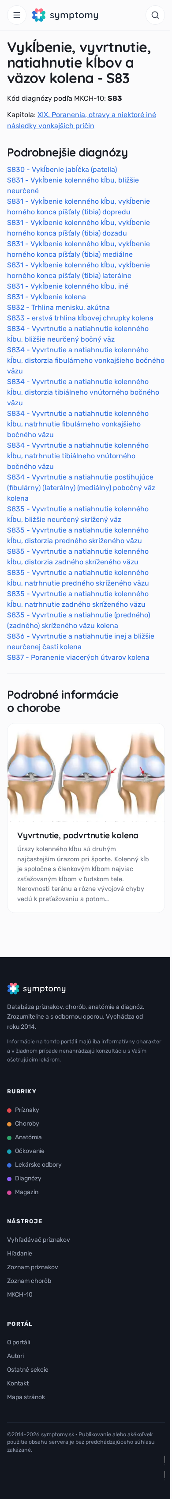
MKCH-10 (20, 1294)
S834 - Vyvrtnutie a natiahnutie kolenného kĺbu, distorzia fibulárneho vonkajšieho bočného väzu (86, 360)
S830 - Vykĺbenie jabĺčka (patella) (62, 169)
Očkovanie (30, 1151)
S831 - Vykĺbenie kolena (46, 297)
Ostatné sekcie (28, 1369)
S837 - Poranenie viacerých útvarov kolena (78, 657)
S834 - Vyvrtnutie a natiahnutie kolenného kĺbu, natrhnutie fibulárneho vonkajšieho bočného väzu (78, 424)
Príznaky (27, 1110)
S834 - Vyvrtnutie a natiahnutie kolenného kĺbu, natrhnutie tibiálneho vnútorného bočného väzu (78, 456)
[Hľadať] (155, 15)
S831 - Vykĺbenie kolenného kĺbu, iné (67, 286)
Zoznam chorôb (29, 1281)
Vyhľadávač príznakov (38, 1240)
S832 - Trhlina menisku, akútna (58, 307)
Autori (15, 1356)
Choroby (27, 1123)
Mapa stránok (26, 1397)
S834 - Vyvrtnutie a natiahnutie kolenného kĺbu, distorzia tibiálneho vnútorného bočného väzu (83, 392)
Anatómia (28, 1137)
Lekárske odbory (38, 1164)
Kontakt (18, 1383)
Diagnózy (28, 1178)
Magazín (26, 1192)
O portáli (18, 1342)
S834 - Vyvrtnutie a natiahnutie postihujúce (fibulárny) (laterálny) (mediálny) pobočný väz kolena (81, 487)
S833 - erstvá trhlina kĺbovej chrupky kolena (80, 318)
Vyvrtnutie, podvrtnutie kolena (77, 835)
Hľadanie (19, 1253)
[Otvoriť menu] (16, 15)
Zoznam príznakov (32, 1267)
